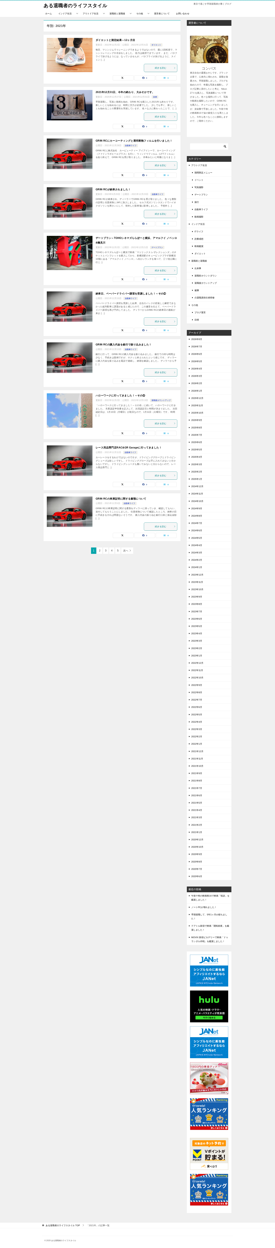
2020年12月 (197, 839)
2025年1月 (196, 479)
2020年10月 (197, 847)
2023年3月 (196, 641)
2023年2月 (196, 648)
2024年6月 (196, 530)
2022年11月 (197, 670)
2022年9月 (196, 685)
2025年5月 (196, 449)
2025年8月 (196, 427)
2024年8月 (196, 516)
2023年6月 (196, 619)
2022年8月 (196, 692)
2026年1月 (196, 391)
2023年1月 (196, 655)
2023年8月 (196, 604)
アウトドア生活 (90, 13)
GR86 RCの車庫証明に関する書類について (121, 498)
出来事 (197, 268)
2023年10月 (197, 589)
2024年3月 (196, 552)
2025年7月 (196, 435)
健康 (196, 290)
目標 (155, 97)
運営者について (162, 13)
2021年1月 (196, 832)
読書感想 (198, 239)
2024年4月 (196, 545)
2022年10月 (197, 677)
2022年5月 (196, 714)
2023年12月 (197, 574)
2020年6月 (196, 876)
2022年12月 (197, 663)
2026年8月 (196, 339)
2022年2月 (196, 736)
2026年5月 (196, 361)
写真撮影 (198, 187)
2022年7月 (196, 699)
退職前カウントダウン (205, 275)
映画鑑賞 (198, 246)
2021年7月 (196, 788)
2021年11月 (197, 758)
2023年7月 (196, 611)
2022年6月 (196, 707)
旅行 (196, 202)
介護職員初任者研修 (204, 297)
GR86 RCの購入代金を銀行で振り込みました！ (124, 344)
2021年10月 (197, 766)
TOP (63, 1225)
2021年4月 (196, 810)
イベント (198, 180)
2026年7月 (196, 346)
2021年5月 (196, 802)
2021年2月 (196, 825)
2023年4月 (196, 633)
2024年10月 (197, 501)
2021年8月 (196, 780)
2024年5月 (196, 538)
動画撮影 (198, 216)
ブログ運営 (200, 312)
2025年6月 (196, 442)
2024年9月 (196, 508)
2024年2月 (196, 560)
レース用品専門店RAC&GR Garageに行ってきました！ (129, 447)
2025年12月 (197, 398)
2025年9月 (196, 420)
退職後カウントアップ (161, 400)
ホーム (48, 13)
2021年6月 (196, 795)
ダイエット (156, 45)
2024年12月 (197, 486)
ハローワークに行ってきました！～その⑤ (120, 395)
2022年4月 (196, 722)
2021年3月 (196, 817)
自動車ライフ (130, 145)
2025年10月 (197, 412)
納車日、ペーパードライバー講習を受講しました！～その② (131, 293)
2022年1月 (196, 744)
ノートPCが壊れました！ (204, 907)
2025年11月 (197, 405)
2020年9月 (196, 854)
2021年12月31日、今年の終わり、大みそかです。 (125, 92)
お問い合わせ (182, 13)
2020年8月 (196, 861)
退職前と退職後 (117, 13)
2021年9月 (196, 773)
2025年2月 (196, 471)
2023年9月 (196, 596)
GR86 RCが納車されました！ (113, 189)
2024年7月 (196, 523)
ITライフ (198, 231)
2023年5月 (196, 626)
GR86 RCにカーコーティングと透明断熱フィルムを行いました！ (134, 140)
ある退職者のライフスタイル (75, 5)
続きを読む (160, 68)
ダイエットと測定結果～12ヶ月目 (115, 40)
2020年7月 (196, 869)
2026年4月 (196, 368)
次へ (125, 550)
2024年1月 (196, 567)
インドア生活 (65, 13)
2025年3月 (196, 464)
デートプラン (157, 247)
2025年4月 (196, 457)
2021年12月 (197, 751)
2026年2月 (196, 383)
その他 (139, 13)
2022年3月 (196, 729)
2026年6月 (196, 354)
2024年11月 (197, 493)
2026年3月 (196, 376)
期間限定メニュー (203, 172)
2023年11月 (197, 582)
